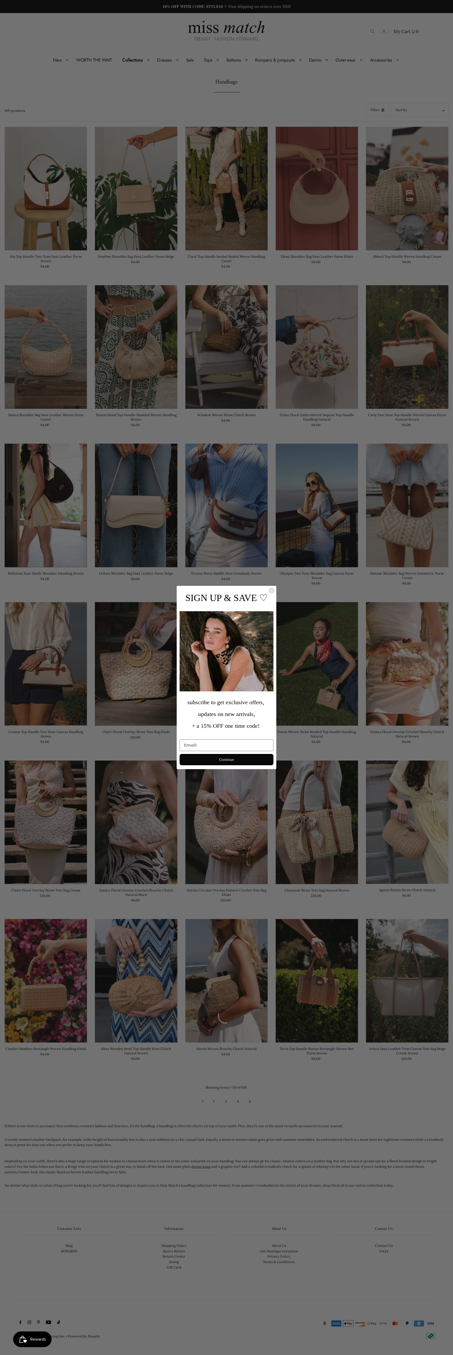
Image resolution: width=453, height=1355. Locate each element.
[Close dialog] (271, 590)
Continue (226, 759)
